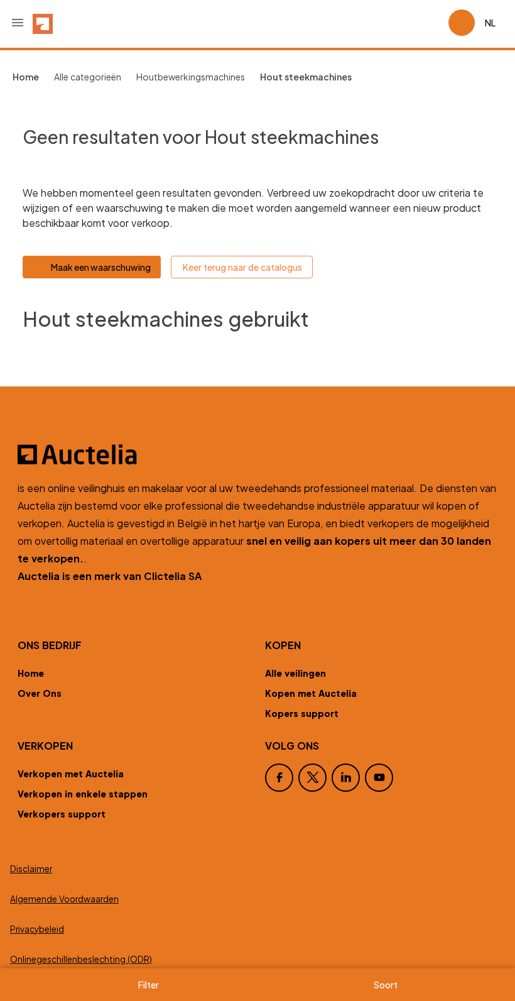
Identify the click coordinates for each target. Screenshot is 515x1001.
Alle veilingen (295, 673)
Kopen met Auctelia (311, 693)
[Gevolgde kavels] (433, 23)
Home (31, 673)
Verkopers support (62, 813)
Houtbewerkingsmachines (190, 76)
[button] (18, 23)
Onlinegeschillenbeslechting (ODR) (81, 959)
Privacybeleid (37, 929)
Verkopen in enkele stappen (83, 793)
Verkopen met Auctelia (71, 773)
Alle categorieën (87, 76)
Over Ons (40, 693)
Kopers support (302, 713)
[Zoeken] (403, 23)
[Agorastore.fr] (257, 454)
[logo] (43, 22)
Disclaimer (31, 868)
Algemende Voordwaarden (64, 899)
